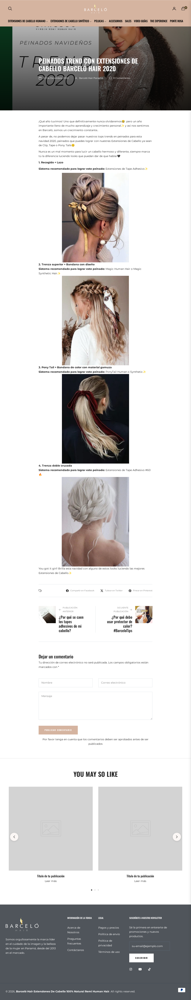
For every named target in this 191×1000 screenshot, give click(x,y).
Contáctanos (75, 950)
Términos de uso (109, 952)
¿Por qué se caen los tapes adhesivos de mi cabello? (71, 624)
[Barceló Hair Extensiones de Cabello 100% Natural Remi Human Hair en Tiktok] (150, 969)
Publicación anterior (70, 609)
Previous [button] (14, 837)
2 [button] (95, 890)
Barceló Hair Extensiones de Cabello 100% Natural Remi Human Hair (62, 991)
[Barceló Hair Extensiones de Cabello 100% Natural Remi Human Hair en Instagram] (131, 969)
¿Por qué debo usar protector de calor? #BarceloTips (119, 624)
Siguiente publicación (121, 609)
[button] (10, 9)
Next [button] (177, 837)
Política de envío (109, 934)
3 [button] (98, 890)
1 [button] (91, 890)
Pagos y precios (108, 927)
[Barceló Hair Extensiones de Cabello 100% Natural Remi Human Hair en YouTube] (141, 969)
